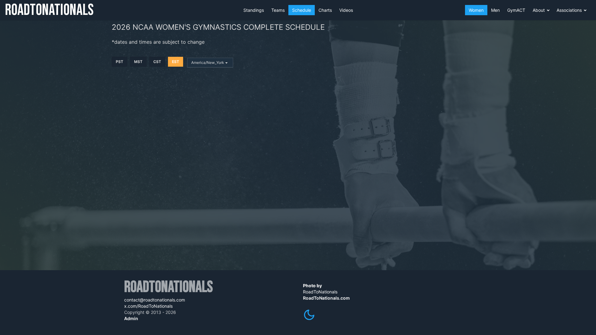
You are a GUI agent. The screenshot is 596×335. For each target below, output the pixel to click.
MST (138, 61)
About (539, 10)
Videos (346, 10)
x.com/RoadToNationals (148, 306)
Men (495, 10)
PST (119, 61)
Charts (325, 10)
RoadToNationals (49, 10)
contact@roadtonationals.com (154, 299)
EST (175, 61)
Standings (253, 10)
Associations (569, 10)
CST (157, 61)
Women (476, 10)
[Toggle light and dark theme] (309, 315)
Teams (278, 10)
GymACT (516, 10)
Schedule (301, 10)
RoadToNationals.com (326, 298)
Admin (131, 318)
